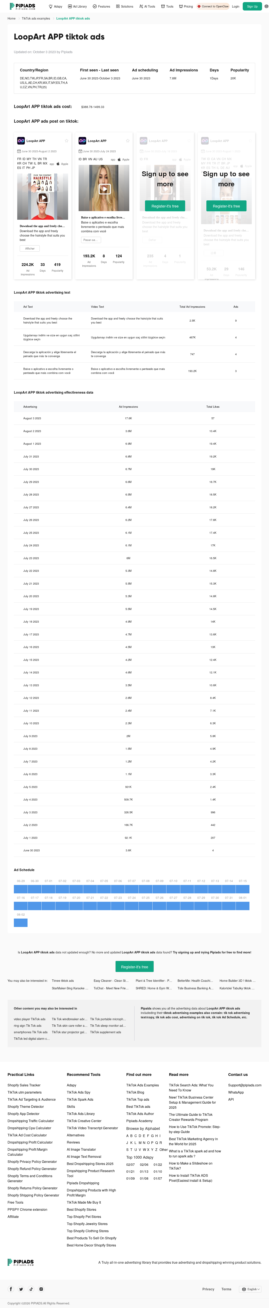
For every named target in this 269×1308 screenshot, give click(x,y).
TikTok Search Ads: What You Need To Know (191, 1087)
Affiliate (13, 1216)
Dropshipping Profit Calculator (30, 1142)
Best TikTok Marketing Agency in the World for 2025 (193, 1141)
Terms (226, 1289)
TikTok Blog (135, 1092)
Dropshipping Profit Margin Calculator (27, 1152)
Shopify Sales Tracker (24, 1085)
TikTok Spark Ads (80, 1099)
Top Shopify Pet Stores (84, 1216)
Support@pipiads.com (244, 1085)
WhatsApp (236, 1092)
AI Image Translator (81, 1149)
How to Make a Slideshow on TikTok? (190, 1166)
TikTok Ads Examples (142, 1085)
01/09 (130, 1178)
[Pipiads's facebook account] (11, 1289)
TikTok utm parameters (25, 1092)
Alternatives (75, 1135)
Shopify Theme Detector (26, 1106)
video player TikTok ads (29, 1019)
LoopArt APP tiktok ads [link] (73, 18)
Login (235, 6)
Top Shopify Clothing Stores (88, 1230)
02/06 (144, 1164)
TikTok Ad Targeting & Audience (32, 1099)
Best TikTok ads (138, 1106)
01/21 (130, 1171)
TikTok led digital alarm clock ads (33, 1038)
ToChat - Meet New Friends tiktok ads (115, 988)
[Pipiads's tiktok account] (31, 1289)
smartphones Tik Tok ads (30, 1032)
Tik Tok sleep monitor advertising (109, 1025)
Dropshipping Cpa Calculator (29, 1127)
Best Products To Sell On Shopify (91, 1238)
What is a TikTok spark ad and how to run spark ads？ (195, 1153)
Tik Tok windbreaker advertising (71, 1019)
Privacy (208, 1289)
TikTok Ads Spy (78, 1092)
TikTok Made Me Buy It (84, 1202)
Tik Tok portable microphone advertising (109, 1019)
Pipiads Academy (139, 1120)
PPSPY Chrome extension (27, 1209)
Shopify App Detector (23, 1113)
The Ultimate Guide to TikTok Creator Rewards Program (190, 1117)
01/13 (144, 1171)
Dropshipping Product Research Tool (91, 1173)
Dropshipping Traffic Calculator (31, 1120)
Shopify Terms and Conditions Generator (30, 1178)
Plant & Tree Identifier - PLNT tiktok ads (157, 980)
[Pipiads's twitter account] (21, 1289)
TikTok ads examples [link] (36, 18)
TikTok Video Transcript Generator (92, 1127)
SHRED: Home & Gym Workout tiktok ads (157, 988)
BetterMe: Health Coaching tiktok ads (198, 980)
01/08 (144, 1178)
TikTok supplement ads (105, 1032)
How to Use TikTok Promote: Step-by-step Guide (194, 1129)
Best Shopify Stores (81, 1209)
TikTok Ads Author (140, 1113)
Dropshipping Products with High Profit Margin (91, 1193)
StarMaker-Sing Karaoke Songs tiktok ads (73, 988)
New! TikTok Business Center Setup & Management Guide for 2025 (192, 1102)
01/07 (158, 1178)
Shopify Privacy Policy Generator (32, 1161)
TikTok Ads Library (81, 1113)
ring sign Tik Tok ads (27, 1025)
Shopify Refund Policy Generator (32, 1168)
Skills (71, 1106)
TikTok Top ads (137, 1099)
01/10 (158, 1171)
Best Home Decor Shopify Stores (91, 1245)
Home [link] (12, 18)
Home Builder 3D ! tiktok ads (238, 980)
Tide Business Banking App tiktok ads (198, 988)
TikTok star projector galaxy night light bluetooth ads (71, 1032)
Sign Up (252, 6)
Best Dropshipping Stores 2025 (90, 1163)
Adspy (71, 1085)
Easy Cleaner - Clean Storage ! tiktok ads (115, 980)
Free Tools (15, 1202)
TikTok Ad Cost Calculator (27, 1135)
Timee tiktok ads (63, 980)
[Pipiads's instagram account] (41, 1289)
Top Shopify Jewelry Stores (87, 1223)
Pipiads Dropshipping (83, 1182)
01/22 (158, 1164)
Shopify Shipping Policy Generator (33, 1195)
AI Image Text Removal (84, 1156)
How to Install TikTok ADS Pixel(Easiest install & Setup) (190, 1178)
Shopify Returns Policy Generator (32, 1188)
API (231, 1099)
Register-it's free (165, 206)
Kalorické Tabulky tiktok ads (238, 988)
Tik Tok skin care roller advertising (71, 1025)
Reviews (73, 1142)
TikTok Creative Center (84, 1120)
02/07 (130, 1164)
